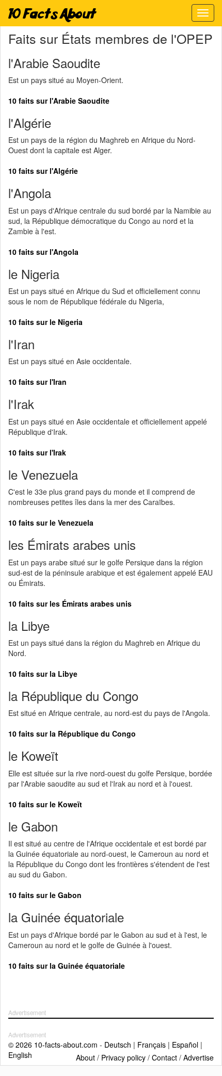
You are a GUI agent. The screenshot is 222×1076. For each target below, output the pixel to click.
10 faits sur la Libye (42, 674)
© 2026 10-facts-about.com (53, 1044)
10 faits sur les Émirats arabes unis (70, 603)
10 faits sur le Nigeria (45, 322)
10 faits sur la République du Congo (72, 733)
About (85, 1057)
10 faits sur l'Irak (37, 452)
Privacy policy (123, 1057)
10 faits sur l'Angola (43, 252)
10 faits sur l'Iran (37, 382)
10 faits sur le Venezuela (50, 522)
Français (151, 1044)
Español (185, 1044)
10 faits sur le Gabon (45, 895)
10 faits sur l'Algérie (43, 171)
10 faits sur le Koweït (45, 804)
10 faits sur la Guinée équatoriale (66, 965)
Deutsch (117, 1044)
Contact (164, 1057)
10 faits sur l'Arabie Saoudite (58, 100)
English (20, 1055)
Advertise (198, 1057)
